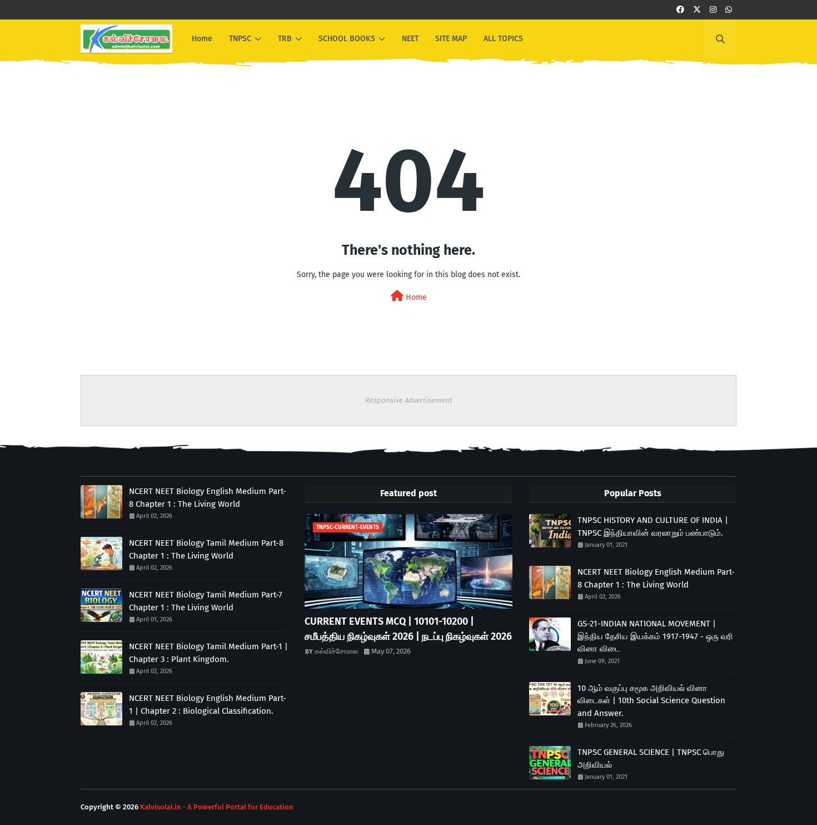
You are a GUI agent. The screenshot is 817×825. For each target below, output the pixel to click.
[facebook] (680, 9)
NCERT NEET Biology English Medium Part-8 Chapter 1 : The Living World (207, 497)
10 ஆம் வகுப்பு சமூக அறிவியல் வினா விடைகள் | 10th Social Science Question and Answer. (651, 700)
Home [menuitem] (202, 38)
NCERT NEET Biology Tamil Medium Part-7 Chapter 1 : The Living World (205, 601)
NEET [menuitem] (410, 38)
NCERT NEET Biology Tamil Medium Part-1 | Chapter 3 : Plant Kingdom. (208, 652)
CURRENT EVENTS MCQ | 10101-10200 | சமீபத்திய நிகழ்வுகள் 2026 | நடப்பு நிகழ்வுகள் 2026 (408, 629)
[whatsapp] (728, 9)
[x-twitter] (697, 9)
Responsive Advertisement (408, 400)
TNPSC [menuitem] (240, 38)
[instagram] (713, 9)
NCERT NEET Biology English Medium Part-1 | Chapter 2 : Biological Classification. (207, 704)
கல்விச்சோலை (336, 651)
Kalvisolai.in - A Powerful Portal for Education (216, 807)
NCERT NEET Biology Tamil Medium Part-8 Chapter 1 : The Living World (206, 549)
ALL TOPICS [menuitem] (503, 38)
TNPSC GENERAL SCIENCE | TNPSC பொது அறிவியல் (650, 758)
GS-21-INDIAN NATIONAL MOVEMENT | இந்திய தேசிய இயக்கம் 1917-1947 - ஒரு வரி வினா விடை (655, 636)
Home (415, 297)
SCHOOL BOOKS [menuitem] (346, 38)
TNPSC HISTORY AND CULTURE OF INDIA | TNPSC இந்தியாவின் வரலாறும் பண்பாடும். (652, 526)
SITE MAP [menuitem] (451, 38)
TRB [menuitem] (285, 38)
